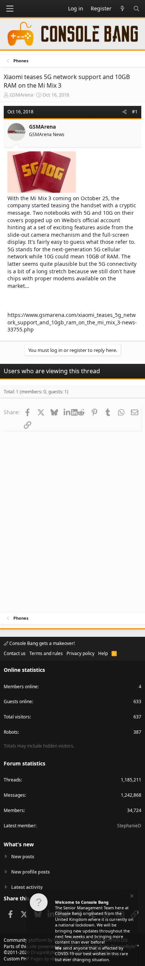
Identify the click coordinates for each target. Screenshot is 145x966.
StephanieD (129, 825)
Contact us (15, 653)
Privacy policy (80, 653)
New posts (22, 857)
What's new (19, 844)
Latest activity (27, 887)
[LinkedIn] (67, 412)
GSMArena (21, 94)
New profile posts (30, 872)
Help (103, 653)
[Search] (136, 8)
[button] (9, 8)
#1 (135, 111)
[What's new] (122, 8)
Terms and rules (46, 653)
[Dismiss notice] (131, 896)
